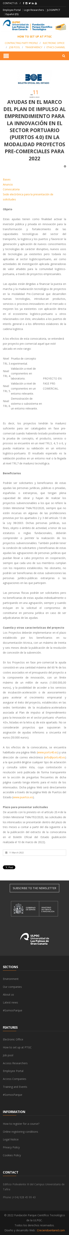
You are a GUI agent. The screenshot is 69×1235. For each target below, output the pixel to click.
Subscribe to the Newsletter (34, 888)
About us (8, 994)
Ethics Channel (56, 47)
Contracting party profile (21, 43)
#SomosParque (12, 1010)
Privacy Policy (11, 1147)
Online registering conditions (20, 1131)
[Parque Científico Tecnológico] (34, 25)
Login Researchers (34, 10)
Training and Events (15, 1087)
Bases (7, 179)
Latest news (10, 1002)
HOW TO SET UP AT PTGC (34, 36)
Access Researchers (15, 1063)
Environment (11, 979)
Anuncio (8, 184)
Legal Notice (11, 1139)
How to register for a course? (21, 1124)
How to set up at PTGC (17, 1047)
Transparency (33, 47)
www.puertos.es (23, 797)
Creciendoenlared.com (51, 1230)
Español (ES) (12, 14)
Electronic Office (13, 1039)
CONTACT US (10, 3)
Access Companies (14, 1079)
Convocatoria (11, 189)
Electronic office (53, 43)
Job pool (14, 47)
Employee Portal (12, 10)
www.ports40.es (48, 752)
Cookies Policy (12, 1155)
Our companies (12, 987)
